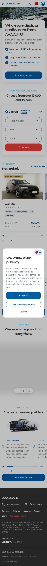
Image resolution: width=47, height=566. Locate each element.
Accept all (23, 295)
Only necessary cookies (23, 304)
